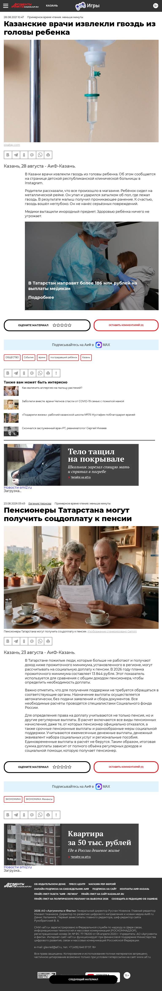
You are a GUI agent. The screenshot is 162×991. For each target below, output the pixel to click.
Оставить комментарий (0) (126, 325)
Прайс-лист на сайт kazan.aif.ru (102, 894)
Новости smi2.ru (18, 488)
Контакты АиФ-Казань (134, 889)
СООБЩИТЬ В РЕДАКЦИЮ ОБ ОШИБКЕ (135, 899)
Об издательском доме (50, 884)
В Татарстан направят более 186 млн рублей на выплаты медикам (82, 286)
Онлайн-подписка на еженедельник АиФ (61, 889)
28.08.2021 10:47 (14, 17)
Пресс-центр (77, 884)
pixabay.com (12, 144)
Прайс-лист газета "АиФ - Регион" (56, 894)
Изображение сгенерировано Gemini (112, 631)
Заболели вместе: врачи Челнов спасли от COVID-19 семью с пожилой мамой (73, 401)
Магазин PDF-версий (102, 884)
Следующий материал (83, 979)
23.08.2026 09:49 (14, 503)
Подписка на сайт (104, 889)
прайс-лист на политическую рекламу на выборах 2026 (71, 899)
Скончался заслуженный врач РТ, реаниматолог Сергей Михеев (64, 428)
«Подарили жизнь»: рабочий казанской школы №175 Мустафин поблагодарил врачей (78, 414)
